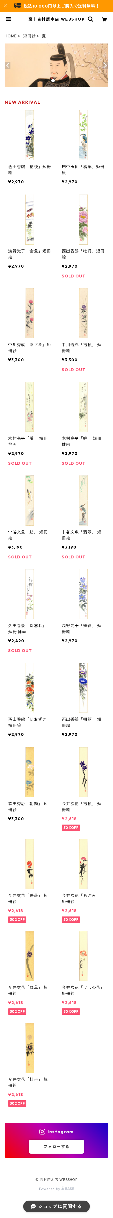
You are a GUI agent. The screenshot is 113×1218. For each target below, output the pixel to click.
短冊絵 (29, 36)
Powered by (50, 1189)
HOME (11, 36)
